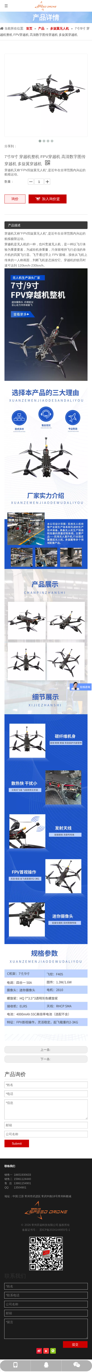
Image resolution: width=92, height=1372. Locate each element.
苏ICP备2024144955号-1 (54, 1229)
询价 (15, 199)
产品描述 (14, 225)
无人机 (21, 244)
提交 (75, 1344)
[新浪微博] (39, 1351)
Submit (17, 1143)
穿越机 (9, 244)
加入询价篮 (51, 199)
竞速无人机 (53, 244)
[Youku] (46, 1351)
